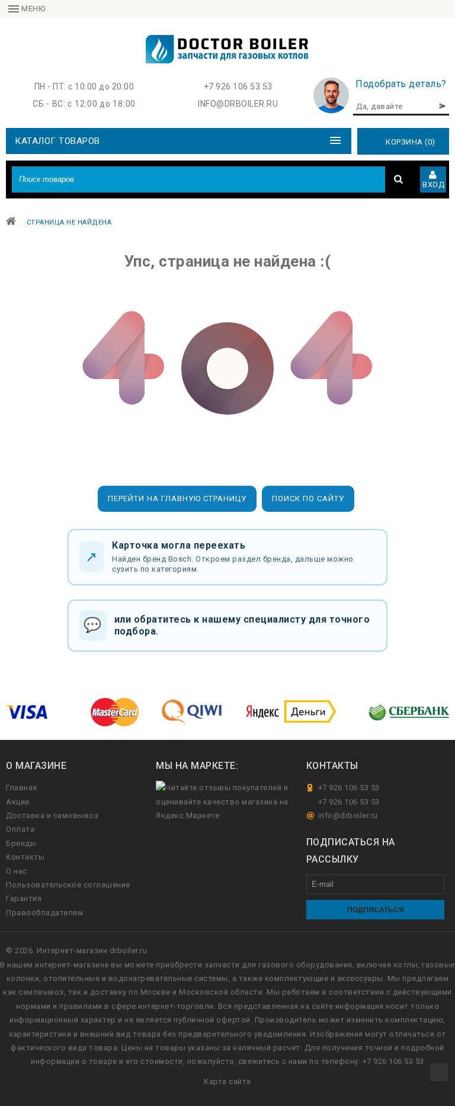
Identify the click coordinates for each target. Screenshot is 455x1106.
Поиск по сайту (308, 498)
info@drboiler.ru (238, 103)
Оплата (20, 829)
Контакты (25, 856)
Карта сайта (227, 1081)
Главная (21, 787)
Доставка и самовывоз (52, 815)
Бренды (21, 843)
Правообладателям (44, 912)
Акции (18, 801)
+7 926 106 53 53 (238, 86)
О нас (16, 871)
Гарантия (23, 898)
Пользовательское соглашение (68, 884)
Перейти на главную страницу (177, 498)
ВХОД (433, 184)
